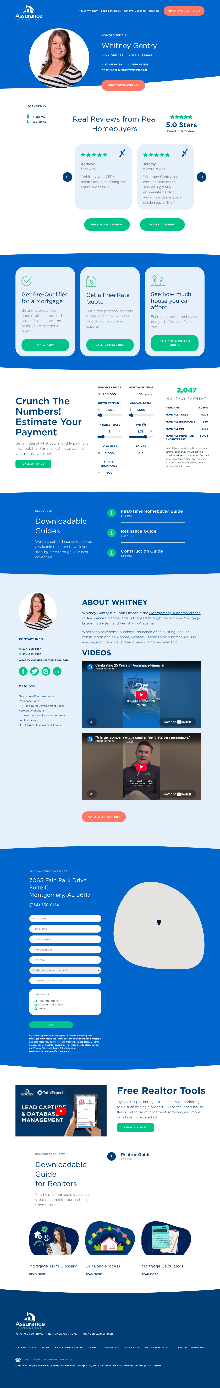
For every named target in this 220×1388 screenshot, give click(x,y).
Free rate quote (48, 1000)
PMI (141, 425)
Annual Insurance (109, 464)
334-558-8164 (112, 64)
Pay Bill (46, 1347)
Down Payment (109, 403)
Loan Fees (109, 446)
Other (41, 1008)
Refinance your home (62, 1334)
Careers (92, 1347)
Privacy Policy (132, 1347)
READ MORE (37, 1274)
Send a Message (111, 10)
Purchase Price (109, 387)
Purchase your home (29, 1334)
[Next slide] (201, 177)
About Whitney (88, 10)
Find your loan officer (97, 1334)
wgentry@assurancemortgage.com (124, 69)
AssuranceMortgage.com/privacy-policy (50, 1051)
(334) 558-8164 (44, 904)
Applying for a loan (50, 1004)
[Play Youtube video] (61, 1110)
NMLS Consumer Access (157, 1347)
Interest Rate (109, 424)
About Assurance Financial (69, 1347)
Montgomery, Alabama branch (175, 613)
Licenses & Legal (110, 1347)
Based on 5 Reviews (181, 131)
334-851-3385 (138, 64)
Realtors (154, 10)
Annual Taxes (141, 403)
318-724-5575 (198, 1347)
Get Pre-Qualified (135, 10)
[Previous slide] (67, 177)
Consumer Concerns (25, 1347)
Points (141, 446)
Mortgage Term (141, 387)
